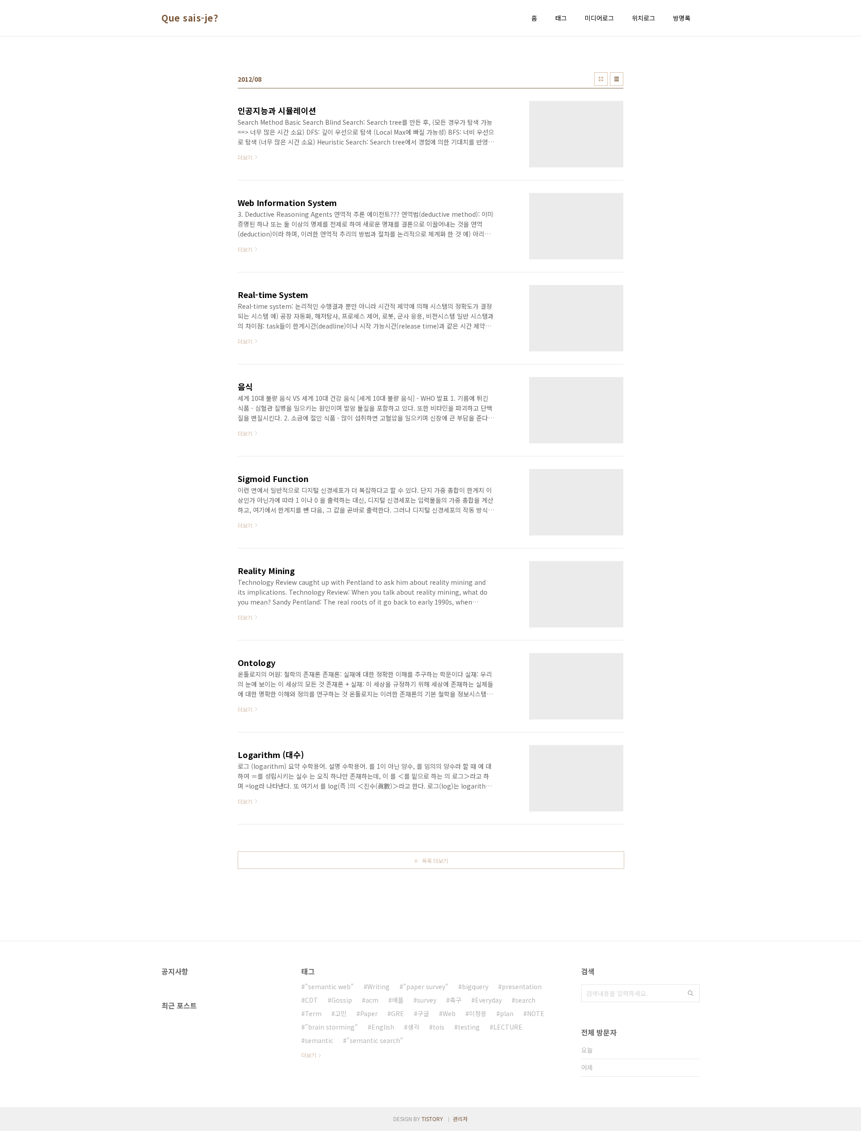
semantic (319, 1040)
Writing (378, 986)
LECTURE (507, 1026)
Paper (369, 1013)
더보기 (308, 1055)
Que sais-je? (189, 18)
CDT (311, 999)
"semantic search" (375, 1040)
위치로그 (643, 17)
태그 (561, 17)
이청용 (478, 1013)
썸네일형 (601, 79)
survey (426, 999)
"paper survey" (425, 986)
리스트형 (616, 79)
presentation (522, 986)
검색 (690, 993)
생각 (413, 1026)
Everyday (488, 999)
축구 (455, 999)
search (525, 999)
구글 (423, 1013)
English (382, 1026)
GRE (397, 1013)
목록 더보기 (435, 860)
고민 (341, 1013)
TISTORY (432, 1118)
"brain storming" (331, 1026)
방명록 (682, 17)
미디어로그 (599, 17)
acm (371, 999)
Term (313, 1013)
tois (438, 1026)
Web (449, 1013)
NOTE (535, 1013)
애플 (398, 999)
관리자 (460, 1118)
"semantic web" (329, 986)
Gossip (341, 999)
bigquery (475, 986)
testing (469, 1026)
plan (506, 1013)
